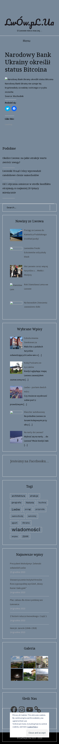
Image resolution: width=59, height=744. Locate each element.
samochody (17, 516)
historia (30, 502)
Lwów (16, 509)
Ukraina (26, 523)
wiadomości (26, 529)
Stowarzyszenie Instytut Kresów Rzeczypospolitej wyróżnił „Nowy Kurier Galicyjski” (26, 584)
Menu (26, 41)
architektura (18, 496)
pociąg (28, 509)
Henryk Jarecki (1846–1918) (23, 628)
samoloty (32, 516)
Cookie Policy (32, 727)
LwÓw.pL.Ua (29, 22)
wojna (15, 536)
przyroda (40, 509)
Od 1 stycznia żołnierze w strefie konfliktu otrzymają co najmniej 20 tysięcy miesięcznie (26, 188)
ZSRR (25, 536)
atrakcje (34, 496)
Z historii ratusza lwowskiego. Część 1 (28, 616)
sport (14, 523)
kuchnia (42, 502)
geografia (16, 502)
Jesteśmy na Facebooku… (29, 461)
